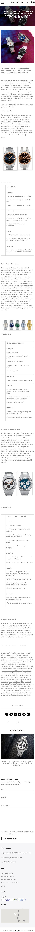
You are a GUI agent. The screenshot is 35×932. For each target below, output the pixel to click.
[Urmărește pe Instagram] (3, 897)
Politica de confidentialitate (10, 883)
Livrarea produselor (7, 876)
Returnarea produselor (8, 880)
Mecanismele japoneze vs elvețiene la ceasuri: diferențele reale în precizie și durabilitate (17, 762)
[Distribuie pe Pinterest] (15, 714)
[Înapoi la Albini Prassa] (17, 723)
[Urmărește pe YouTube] (5, 897)
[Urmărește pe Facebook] (2, 897)
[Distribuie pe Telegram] (24, 714)
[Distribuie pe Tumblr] (19, 714)
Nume (3, 789)
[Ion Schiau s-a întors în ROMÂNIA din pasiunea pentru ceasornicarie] (27, 723)
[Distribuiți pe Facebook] (6, 714)
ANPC (3, 886)
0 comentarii (19, 705)
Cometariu (5, 806)
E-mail (4, 797)
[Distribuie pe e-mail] (28, 714)
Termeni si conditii (7, 873)
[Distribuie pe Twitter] (11, 714)
